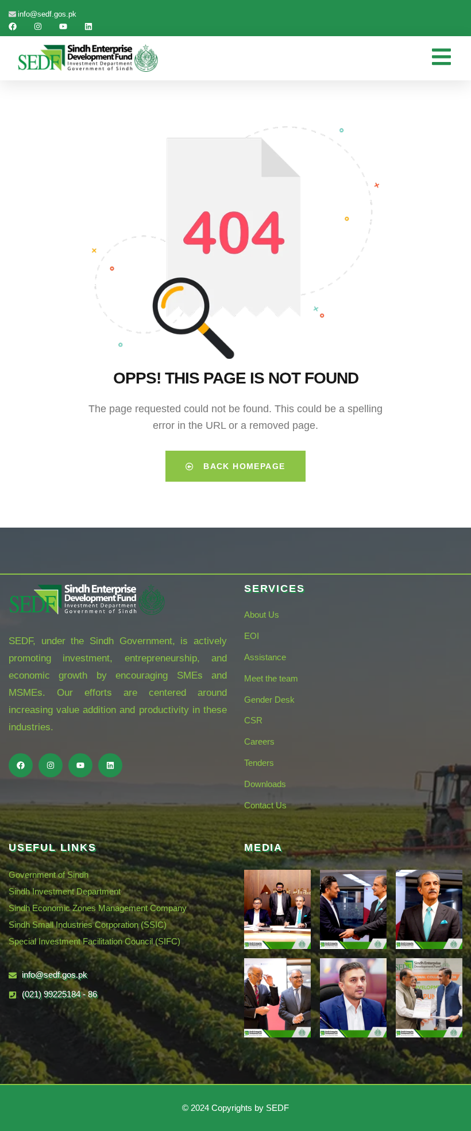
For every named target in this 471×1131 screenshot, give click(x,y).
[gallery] (277, 909)
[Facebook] (13, 26)
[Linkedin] (88, 26)
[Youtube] (63, 26)
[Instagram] (38, 26)
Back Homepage (242, 466)
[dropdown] (447, 58)
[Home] (88, 58)
